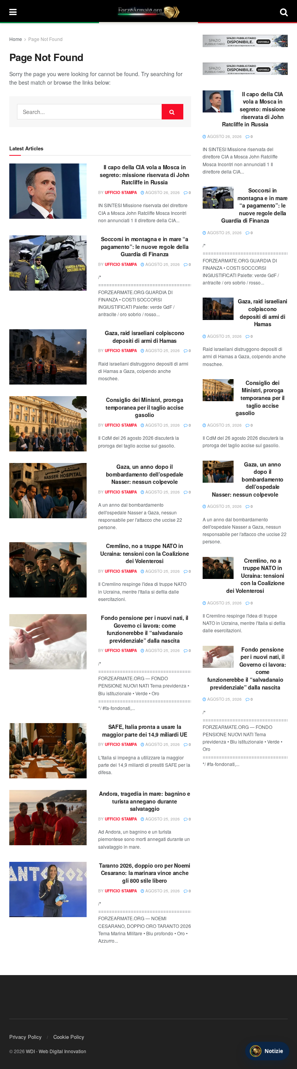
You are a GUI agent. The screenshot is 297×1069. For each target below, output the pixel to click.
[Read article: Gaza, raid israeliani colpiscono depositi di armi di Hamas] (48, 357)
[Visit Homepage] (148, 11)
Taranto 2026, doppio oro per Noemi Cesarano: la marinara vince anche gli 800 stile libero (144, 872)
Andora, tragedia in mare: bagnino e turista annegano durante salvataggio (144, 801)
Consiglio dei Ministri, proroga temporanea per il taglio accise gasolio (144, 407)
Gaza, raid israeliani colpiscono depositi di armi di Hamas (144, 336)
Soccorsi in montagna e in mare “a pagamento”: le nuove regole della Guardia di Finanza (145, 246)
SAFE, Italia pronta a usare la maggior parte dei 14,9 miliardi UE (144, 730)
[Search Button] (284, 11)
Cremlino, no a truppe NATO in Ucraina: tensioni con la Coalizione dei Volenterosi (144, 553)
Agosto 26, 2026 (162, 192)
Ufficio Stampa (121, 192)
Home (15, 39)
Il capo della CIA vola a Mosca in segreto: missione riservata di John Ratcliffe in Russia (144, 174)
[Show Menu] (13, 11)
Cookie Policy (68, 1036)
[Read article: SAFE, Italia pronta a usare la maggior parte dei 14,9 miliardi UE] (48, 750)
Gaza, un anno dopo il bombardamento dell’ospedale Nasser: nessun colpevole (144, 474)
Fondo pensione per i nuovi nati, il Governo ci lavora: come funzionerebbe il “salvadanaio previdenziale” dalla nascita (144, 629)
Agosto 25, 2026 (162, 264)
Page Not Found (45, 39)
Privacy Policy (25, 1036)
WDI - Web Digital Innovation (56, 1051)
